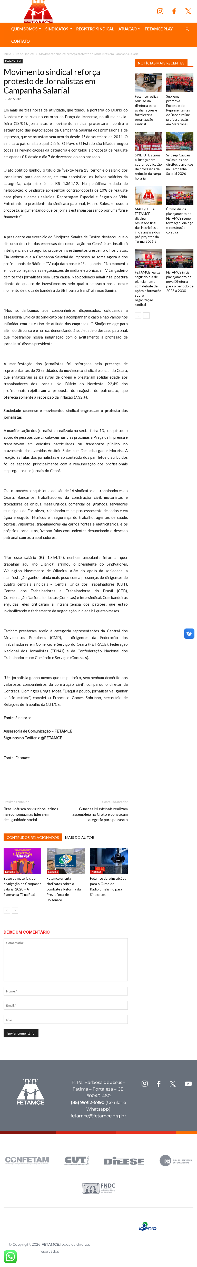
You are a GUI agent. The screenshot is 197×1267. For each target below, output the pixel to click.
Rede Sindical (25, 54)
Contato (20, 41)
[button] (187, 29)
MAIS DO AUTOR (79, 837)
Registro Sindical (95, 28)
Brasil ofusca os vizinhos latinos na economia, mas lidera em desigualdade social (31, 814)
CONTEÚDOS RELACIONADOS (33, 837)
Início (7, 54)
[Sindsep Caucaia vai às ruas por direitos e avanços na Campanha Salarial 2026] (180, 141)
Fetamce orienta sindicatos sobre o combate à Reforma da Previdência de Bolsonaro (64, 889)
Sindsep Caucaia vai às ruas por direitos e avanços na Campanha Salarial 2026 (179, 164)
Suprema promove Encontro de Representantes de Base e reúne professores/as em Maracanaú (178, 110)
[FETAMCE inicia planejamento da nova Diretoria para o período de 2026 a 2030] (180, 258)
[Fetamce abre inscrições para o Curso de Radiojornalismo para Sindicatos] (109, 861)
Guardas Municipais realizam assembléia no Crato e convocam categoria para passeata (100, 814)
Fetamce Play (159, 28)
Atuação (128, 28)
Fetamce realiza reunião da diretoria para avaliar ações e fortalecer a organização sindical (146, 110)
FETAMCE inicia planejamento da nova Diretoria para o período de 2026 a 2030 (179, 281)
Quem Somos (24, 28)
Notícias (10, 871)
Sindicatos (56, 28)
